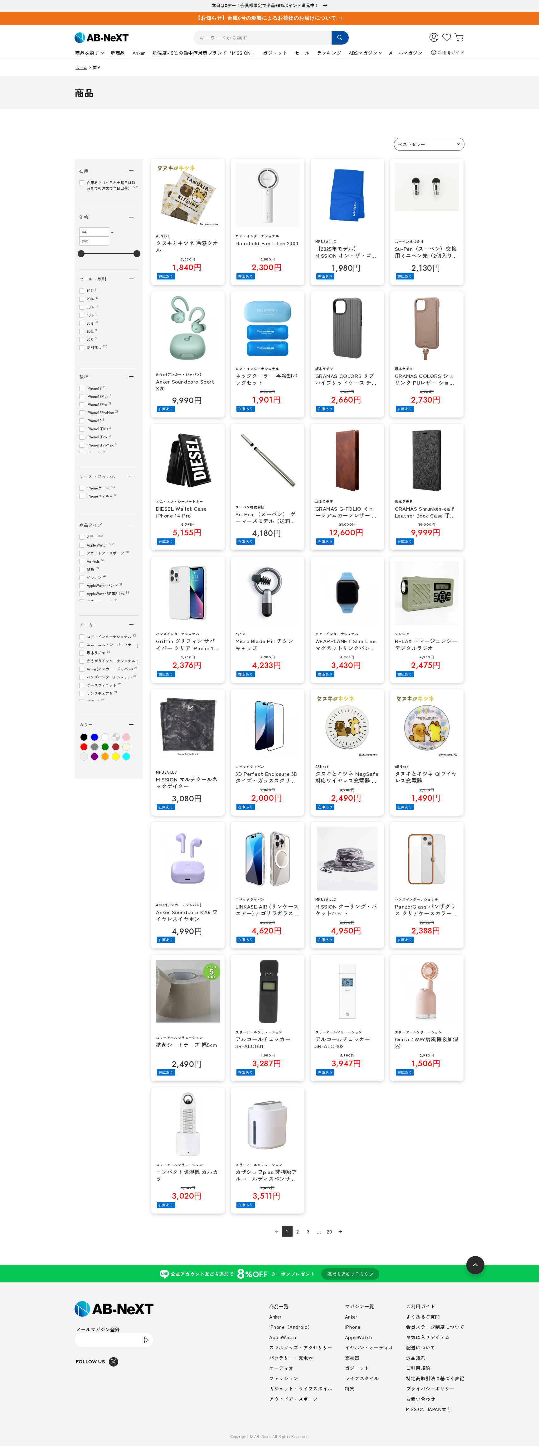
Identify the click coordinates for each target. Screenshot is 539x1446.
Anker (139, 53)
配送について (420, 1347)
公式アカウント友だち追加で (270, 1273)
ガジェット (275, 53)
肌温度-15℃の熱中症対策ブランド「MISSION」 (204, 53)
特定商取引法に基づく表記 (435, 1378)
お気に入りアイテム (428, 1337)
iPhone (353, 1327)
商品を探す (87, 53)
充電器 (352, 1357)
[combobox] (271, 38)
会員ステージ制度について (435, 1327)
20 (329, 1231)
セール (302, 53)
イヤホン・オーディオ (369, 1347)
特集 (350, 1388)
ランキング (329, 53)
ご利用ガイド (450, 52)
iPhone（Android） (291, 1327)
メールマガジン (405, 53)
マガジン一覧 (359, 1306)
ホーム (81, 67)
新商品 (117, 53)
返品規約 (415, 1357)
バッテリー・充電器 (291, 1357)
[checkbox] (83, 737)
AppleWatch (282, 1337)
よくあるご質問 (423, 1316)
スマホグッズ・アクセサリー (301, 1347)
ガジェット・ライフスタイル (301, 1388)
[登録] (146, 1340)
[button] (429, 144)
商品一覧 (279, 1306)
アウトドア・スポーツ (293, 1399)
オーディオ (281, 1368)
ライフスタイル (362, 1378)
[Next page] (340, 1231)
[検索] (340, 38)
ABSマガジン (363, 53)
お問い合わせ (420, 1399)
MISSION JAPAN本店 (428, 1409)
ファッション (284, 1378)
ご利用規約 (418, 1368)
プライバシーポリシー (430, 1388)
